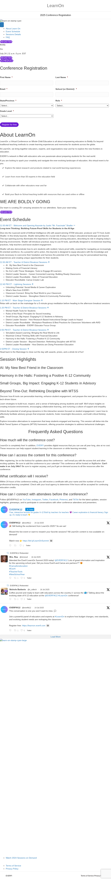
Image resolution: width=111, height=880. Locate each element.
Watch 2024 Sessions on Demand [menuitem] (21, 858)
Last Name (62, 77)
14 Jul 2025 (39, 608)
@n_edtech (32, 590)
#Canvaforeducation (18, 566)
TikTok (76, 499)
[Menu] (2, 24)
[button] (74, 225)
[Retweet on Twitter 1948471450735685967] (16, 545)
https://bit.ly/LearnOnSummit (36, 541)
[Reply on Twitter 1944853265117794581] (10, 630)
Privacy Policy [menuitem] (12, 869)
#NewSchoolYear (17, 574)
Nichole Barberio (17, 589)
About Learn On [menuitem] (13, 28)
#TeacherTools (15, 571)
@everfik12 (26, 523)
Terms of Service (87, 876)
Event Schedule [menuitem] (13, 31)
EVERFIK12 (14, 523)
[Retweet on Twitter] (8, 553)
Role (59, 100)
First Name (6, 77)
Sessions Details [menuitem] (13, 34)
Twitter (45, 499)
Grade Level (7, 111)
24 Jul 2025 (39, 523)
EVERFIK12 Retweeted (19, 553)
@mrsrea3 (24, 557)
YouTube (27, 499)
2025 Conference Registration (55, 15)
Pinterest (64, 499)
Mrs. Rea (13, 557)
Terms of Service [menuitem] (13, 865)
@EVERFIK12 (61, 560)
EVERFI (40, 445)
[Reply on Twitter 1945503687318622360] (10, 599)
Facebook (53, 499)
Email (3, 89)
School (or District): (66, 89)
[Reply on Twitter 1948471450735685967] (10, 545)
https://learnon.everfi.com (33, 625)
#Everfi (12, 569)
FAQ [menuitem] (8, 37)
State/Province (8, 100)
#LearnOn (62, 595)
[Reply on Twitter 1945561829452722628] (10, 578)
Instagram (36, 499)
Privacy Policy (99, 876)
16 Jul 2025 (36, 557)
